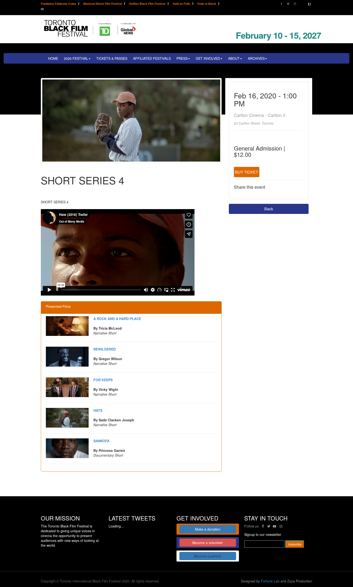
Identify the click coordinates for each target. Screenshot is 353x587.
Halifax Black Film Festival (147, 4)
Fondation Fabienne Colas (58, 4)
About (234, 58)
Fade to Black (206, 4)
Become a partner (207, 556)
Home (53, 58)
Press (182, 58)
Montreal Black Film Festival (102, 4)
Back (268, 209)
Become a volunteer (207, 542)
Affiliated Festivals (152, 58)
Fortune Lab (270, 581)
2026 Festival (76, 58)
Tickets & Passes (111, 58)
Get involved (208, 58)
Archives (256, 58)
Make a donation (207, 529)
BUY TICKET (246, 172)
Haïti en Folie (181, 4)
